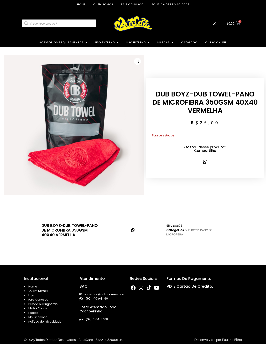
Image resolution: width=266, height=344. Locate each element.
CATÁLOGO (189, 42)
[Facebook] (133, 287)
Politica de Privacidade (170, 4)
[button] (137, 61)
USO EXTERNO (105, 42)
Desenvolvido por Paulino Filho (218, 340)
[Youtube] (156, 287)
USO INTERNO (136, 42)
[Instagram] (141, 287)
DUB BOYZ (192, 230)
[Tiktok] (148, 287)
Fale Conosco (132, 4)
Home (81, 4)
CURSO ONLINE (216, 42)
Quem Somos (103, 4)
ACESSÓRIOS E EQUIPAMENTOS (61, 42)
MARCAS (163, 42)
